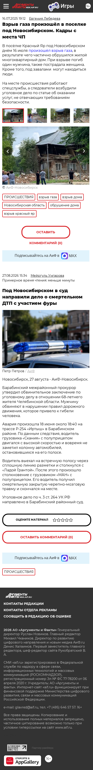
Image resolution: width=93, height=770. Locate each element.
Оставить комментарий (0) (45, 234)
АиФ (31, 371)
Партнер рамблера (42, 747)
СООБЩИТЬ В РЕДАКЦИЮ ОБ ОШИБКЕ (37, 616)
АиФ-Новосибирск (22, 188)
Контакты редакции (24, 604)
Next (84, 151)
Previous (7, 151)
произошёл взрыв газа (50, 50)
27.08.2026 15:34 (14, 276)
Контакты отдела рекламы (30, 610)
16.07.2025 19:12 (14, 19)
